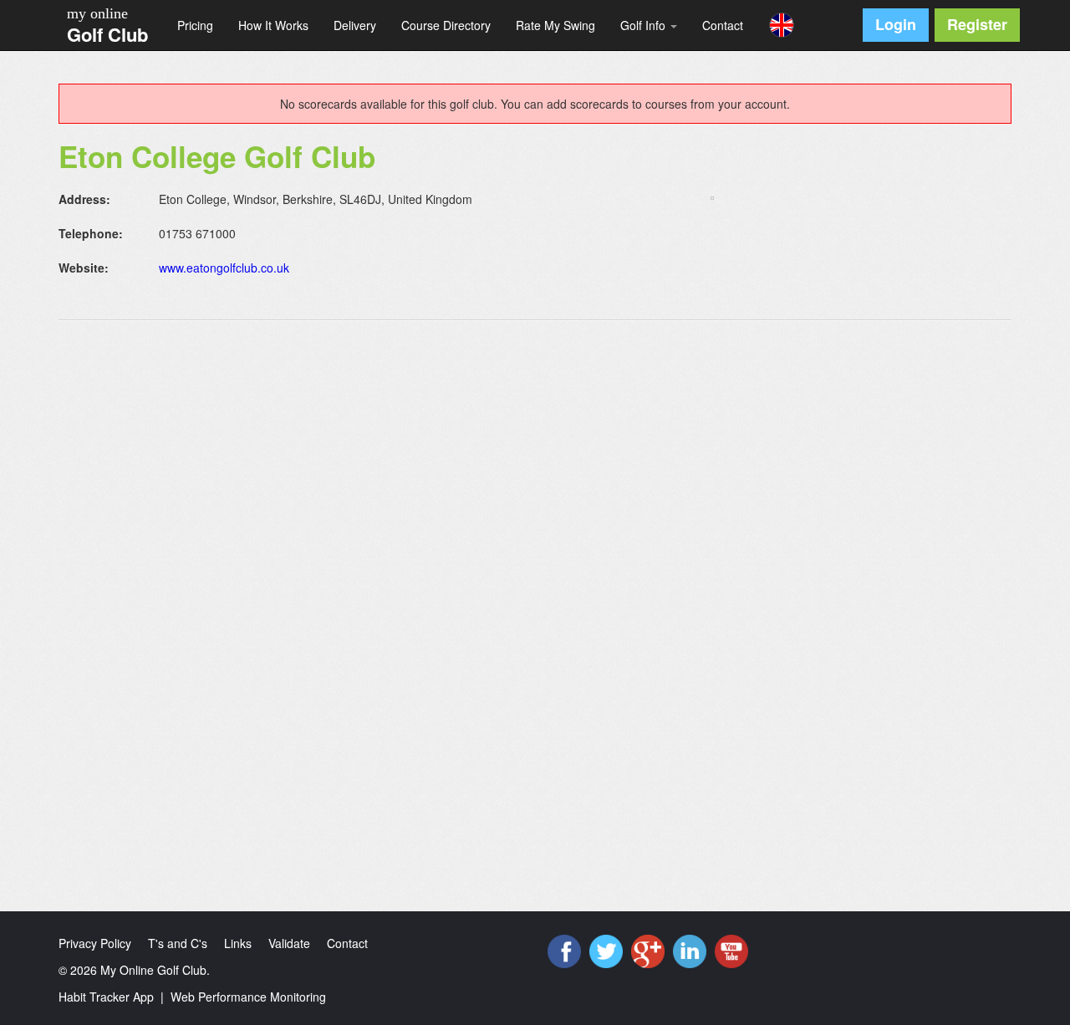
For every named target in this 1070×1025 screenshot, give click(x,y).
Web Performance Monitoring (248, 996)
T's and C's (177, 943)
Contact (722, 25)
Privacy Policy (95, 943)
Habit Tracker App (106, 996)
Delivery (355, 25)
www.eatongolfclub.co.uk (224, 267)
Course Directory (446, 25)
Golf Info (644, 25)
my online (97, 13)
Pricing (195, 25)
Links (238, 943)
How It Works (273, 25)
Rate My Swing (555, 25)
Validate (289, 943)
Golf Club (107, 34)
